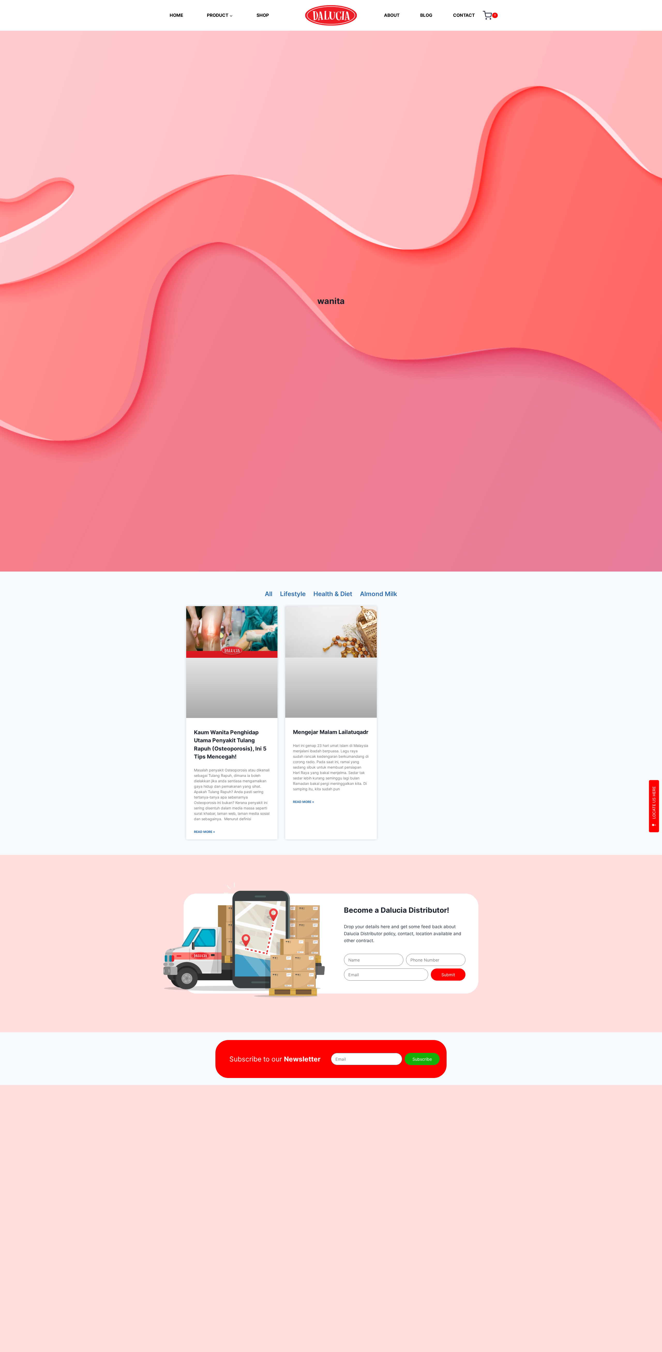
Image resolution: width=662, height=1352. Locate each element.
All (268, 594)
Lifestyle (293, 594)
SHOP (263, 15)
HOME (176, 15)
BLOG (426, 15)
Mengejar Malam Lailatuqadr (330, 732)
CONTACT (464, 15)
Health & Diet (332, 594)
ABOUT (392, 15)
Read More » (204, 832)
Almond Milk (378, 594)
